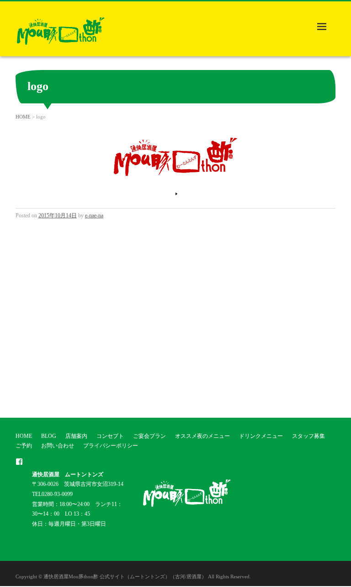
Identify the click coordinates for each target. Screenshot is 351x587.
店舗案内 (76, 436)
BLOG (48, 436)
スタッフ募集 (308, 436)
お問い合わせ (57, 445)
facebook (19, 461)
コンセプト (110, 436)
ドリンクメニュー (261, 436)
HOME (23, 116)
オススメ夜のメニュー (202, 436)
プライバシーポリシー (110, 445)
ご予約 (24, 445)
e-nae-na (94, 215)
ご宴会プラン (149, 436)
